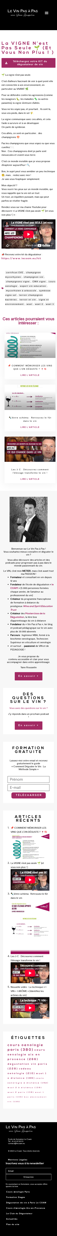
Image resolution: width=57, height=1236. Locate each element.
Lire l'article (30, 375)
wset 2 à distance (25, 1088)
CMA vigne (39, 281)
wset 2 (39, 304)
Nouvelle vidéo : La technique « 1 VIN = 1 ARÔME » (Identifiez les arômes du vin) (28, 991)
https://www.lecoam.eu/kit (21, 258)
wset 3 (50, 304)
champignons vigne (18, 281)
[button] (47, 13)
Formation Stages (15, 1197)
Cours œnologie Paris (18, 1192)
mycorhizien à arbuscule (21, 290)
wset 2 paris (21, 1092)
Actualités (12, 1219)
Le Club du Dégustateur (19, 1213)
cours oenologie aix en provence (26, 1055)
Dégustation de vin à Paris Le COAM (26, 1202)
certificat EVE (14, 272)
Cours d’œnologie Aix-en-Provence (25, 1208)
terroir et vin (28, 299)
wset (29, 304)
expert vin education (33, 286)
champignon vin (33, 277)
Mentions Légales (18, 1160)
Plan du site (12, 1224)
